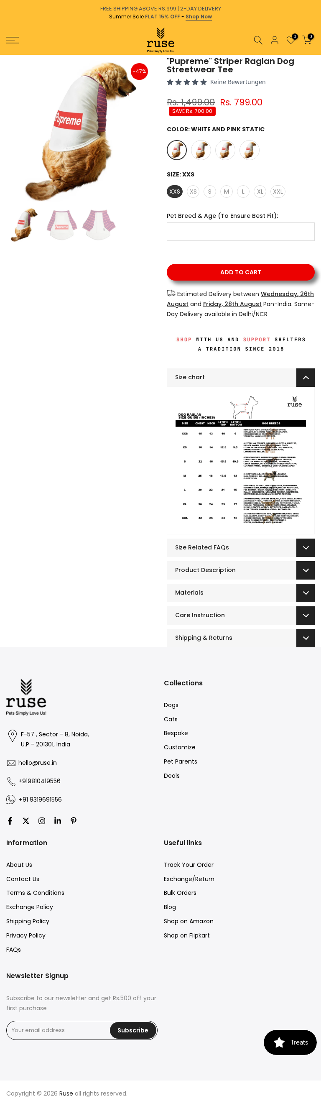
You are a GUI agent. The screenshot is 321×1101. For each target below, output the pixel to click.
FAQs (13, 949)
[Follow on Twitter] (26, 821)
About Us (19, 865)
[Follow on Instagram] (42, 821)
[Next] (314, 55)
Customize (180, 747)
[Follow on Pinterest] (73, 821)
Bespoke (176, 733)
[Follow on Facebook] (10, 821)
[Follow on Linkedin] (57, 821)
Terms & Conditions (35, 893)
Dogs (171, 705)
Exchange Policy (29, 907)
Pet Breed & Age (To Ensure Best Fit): (222, 216)
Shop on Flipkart (187, 935)
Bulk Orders (180, 893)
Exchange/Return (189, 879)
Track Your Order (189, 865)
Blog (170, 907)
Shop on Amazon (189, 921)
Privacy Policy (26, 935)
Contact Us (22, 879)
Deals (172, 775)
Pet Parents (180, 761)
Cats (171, 719)
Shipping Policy (27, 921)
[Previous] (7, 55)
